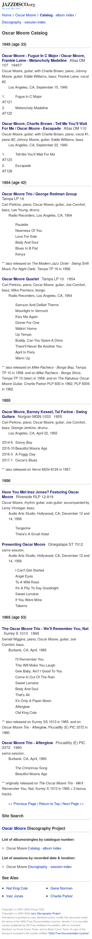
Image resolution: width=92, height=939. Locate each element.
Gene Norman (61, 887)
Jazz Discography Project (45, 913)
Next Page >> (73, 803)
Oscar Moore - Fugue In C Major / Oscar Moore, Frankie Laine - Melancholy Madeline (43, 58)
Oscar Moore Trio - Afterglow (27, 742)
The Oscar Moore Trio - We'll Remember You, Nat (45, 628)
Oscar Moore (25, 14)
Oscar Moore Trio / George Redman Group (39, 194)
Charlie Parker (61, 895)
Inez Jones (14, 895)
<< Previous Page (22, 803)
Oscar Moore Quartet (20, 279)
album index (65, 14)
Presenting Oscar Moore (23, 544)
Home (6, 14)
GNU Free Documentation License (68, 933)
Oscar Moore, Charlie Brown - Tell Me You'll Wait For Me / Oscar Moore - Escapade (44, 126)
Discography (11, 21)
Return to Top (49, 803)
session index (35, 21)
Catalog (46, 15)
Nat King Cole (17, 887)
